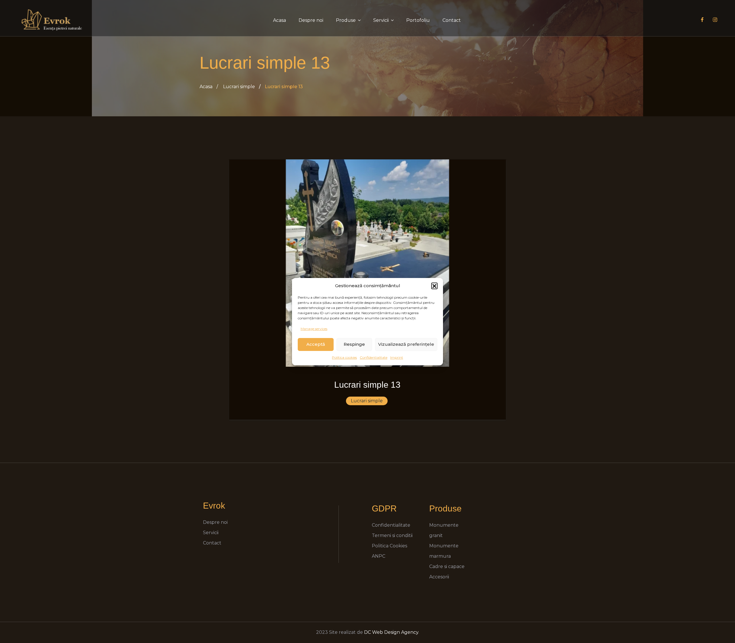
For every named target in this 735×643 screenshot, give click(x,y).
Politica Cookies (389, 546)
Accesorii (439, 577)
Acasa (279, 20)
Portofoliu (418, 20)
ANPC (378, 556)
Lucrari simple (239, 86)
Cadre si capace (447, 566)
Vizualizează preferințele (406, 344)
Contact (451, 20)
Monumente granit (444, 530)
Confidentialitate (373, 357)
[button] (434, 286)
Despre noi (311, 20)
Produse (346, 20)
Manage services (314, 329)
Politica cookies (344, 357)
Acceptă (315, 344)
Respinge (354, 344)
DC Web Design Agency (391, 632)
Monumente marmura (444, 551)
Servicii (381, 20)
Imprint (396, 357)
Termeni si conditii (392, 535)
